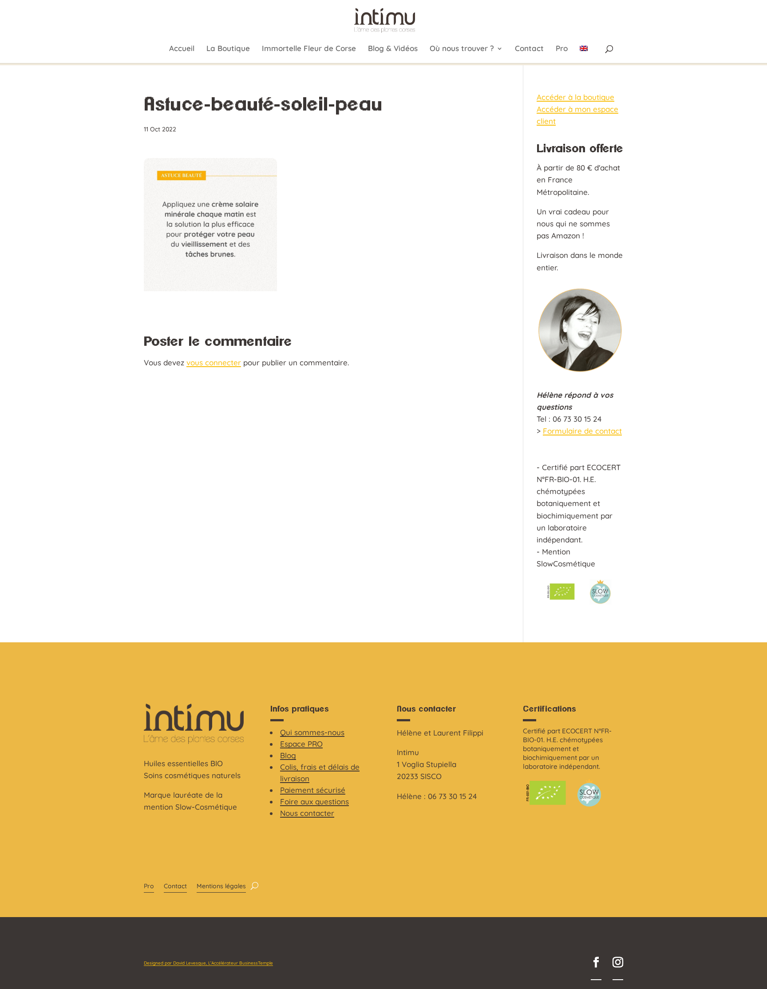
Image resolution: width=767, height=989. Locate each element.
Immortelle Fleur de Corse (309, 49)
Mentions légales (221, 886)
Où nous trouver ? (462, 49)
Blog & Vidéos (393, 49)
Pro (562, 49)
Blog (288, 755)
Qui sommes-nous (312, 732)
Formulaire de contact (582, 430)
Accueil (181, 49)
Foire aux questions (314, 801)
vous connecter (213, 362)
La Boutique (228, 49)
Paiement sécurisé (312, 790)
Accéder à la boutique (575, 97)
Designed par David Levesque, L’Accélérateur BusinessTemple (208, 963)
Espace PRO (301, 743)
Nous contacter (307, 813)
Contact (529, 49)
